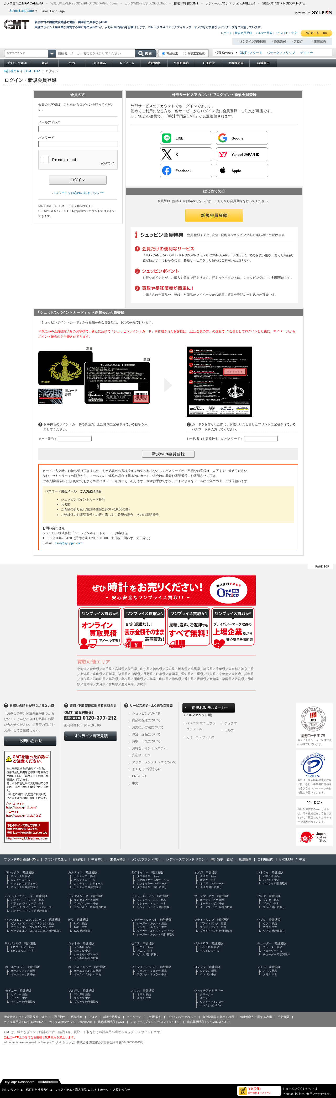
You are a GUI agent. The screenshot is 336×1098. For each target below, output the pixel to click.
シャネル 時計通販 (81, 943)
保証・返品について (146, 734)
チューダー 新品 (272, 947)
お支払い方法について (148, 727)
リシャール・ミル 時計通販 (150, 896)
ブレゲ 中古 (271, 903)
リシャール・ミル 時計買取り (154, 907)
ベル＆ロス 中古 (209, 950)
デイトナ (306, 53)
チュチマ (230, 723)
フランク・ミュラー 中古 (152, 974)
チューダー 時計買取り (276, 954)
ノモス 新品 (270, 970)
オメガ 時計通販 (205, 872)
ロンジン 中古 (208, 974)
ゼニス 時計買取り (148, 954)
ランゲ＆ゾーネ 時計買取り (90, 907)
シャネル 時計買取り (86, 958)
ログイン (226, 32)
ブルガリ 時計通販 (81, 990)
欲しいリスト (12, 1089)
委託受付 (59, 1016)
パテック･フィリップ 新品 (27, 899)
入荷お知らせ (121, 1089)
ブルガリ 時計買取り (86, 1001)
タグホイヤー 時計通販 (147, 872)
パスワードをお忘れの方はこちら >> (78, 193)
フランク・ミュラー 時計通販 (151, 966)
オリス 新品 (144, 994)
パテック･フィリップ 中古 (27, 903)
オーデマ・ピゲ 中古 (212, 903)
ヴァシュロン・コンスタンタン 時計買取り (36, 930)
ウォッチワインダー (212, 1001)
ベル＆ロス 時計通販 (208, 943)
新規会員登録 (243, 32)
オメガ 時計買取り (211, 887)
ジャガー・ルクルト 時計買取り (156, 934)
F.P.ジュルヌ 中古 (22, 950)
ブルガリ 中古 (82, 998)
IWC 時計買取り (83, 930)
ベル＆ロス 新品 (209, 947)
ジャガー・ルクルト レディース (156, 930)
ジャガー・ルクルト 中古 (152, 927)
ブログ (92, 1016)
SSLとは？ (315, 802)
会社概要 (284, 1016)
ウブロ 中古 (270, 927)
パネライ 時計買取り (275, 883)
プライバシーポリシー (181, 1016)
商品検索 (172, 53)
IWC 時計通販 (78, 919)
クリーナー (206, 994)
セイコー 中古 (19, 998)
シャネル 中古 (82, 950)
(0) (325, 32)
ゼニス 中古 (145, 950)
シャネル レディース (86, 954)
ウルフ (229, 730)
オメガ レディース (212, 883)
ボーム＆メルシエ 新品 (87, 970)
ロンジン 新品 (208, 970)
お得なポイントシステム (149, 748)
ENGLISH (282, 32)
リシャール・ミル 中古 (151, 903)
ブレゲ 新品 (271, 899)
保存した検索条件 (39, 1089)
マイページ (134, 1016)
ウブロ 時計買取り (274, 930)
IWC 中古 (80, 927)
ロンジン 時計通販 (207, 966)
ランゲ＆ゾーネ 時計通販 (85, 896)
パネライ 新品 (271, 876)
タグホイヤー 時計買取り (152, 887)
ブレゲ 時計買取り (274, 907)
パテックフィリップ (281, 53)
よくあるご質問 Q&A (146, 769)
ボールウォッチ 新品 (23, 970)
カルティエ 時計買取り (87, 887)
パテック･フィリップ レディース (31, 907)
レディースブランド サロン (185, 859)
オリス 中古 (144, 998)
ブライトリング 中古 (213, 927)
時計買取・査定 (222, 859)
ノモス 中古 (270, 974)
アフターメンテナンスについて (154, 762)
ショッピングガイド (146, 713)
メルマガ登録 (263, 32)
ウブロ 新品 (270, 923)
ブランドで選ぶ (56, 859)
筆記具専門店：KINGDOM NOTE (208, 1021)
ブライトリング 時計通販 (211, 919)
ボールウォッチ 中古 (23, 974)
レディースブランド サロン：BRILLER (155, 1021)
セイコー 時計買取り (23, 1001)
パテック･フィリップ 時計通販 (26, 896)
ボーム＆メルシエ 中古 (87, 974)
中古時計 (97, 859)
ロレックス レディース (24, 883)
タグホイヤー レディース (152, 883)
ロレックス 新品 (20, 876)
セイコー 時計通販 (18, 990)
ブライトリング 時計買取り (216, 930)
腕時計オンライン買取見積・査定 (25, 1016)
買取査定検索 (196, 53)
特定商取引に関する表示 (256, 1016)
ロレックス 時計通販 (19, 872)
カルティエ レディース (88, 883)
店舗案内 (245, 859)
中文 (294, 32)
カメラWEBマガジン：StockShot (70, 1021)
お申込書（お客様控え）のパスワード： (215, 439)
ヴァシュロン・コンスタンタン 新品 (32, 923)
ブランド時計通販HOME (21, 859)
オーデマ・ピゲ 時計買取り (216, 907)
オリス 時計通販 (142, 990)
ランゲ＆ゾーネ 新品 (86, 899)
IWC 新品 (80, 923)
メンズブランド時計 (146, 859)
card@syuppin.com (68, 543)
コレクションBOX (211, 1005)
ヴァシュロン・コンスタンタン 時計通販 (32, 919)
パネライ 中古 (271, 879)
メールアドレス (49, 122)
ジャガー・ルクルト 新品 (152, 923)
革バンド (205, 998)
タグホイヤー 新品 (148, 876)
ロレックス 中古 (20, 879)
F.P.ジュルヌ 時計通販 (20, 943)
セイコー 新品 (19, 994)
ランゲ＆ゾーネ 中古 (86, 903)
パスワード (46, 138)
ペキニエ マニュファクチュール (201, 726)
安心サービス (141, 755)
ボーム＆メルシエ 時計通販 (87, 966)
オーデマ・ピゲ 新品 (212, 899)
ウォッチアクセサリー (208, 990)
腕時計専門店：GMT (111, 1021)
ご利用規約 (154, 1016)
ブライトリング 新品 (213, 923)
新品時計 (79, 859)
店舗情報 (76, 1016)
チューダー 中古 (272, 950)
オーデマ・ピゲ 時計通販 (211, 896)
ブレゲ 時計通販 (268, 896)
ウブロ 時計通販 (268, 919)
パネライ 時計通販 (270, 872)
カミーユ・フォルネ (200, 737)
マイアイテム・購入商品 (72, 1089)
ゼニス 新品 (145, 947)
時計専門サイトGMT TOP (22, 71)
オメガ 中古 (208, 879)
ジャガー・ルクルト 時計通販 (151, 919)
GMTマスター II (250, 53)
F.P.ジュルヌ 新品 (22, 947)
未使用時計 (118, 859)
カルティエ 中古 (84, 879)
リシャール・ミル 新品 (151, 899)
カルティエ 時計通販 (82, 872)
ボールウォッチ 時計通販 (22, 966)
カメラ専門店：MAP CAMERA (23, 1021)
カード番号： (47, 439)
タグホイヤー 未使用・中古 (153, 879)
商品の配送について (146, 720)
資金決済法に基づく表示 (218, 1016)
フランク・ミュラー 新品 (152, 970)
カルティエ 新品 (84, 876)
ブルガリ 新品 (82, 994)
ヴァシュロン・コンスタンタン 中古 (32, 927)
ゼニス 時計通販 (142, 943)
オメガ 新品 (208, 876)
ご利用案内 (265, 859)
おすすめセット (101, 1089)
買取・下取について (146, 741)
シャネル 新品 (82, 947)
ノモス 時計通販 (268, 966)
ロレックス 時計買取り (24, 887)
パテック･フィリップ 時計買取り (30, 910)
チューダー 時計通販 (271, 943)
